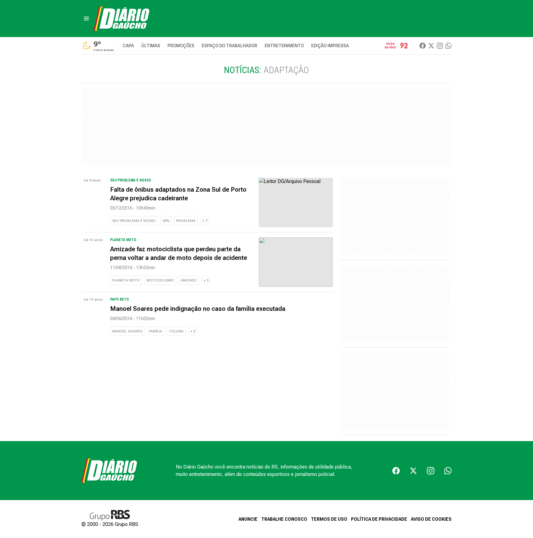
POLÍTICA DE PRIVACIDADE (379, 519)
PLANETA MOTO (126, 280)
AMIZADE (189, 280)
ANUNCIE (248, 519)
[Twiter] (431, 46)
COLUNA (176, 331)
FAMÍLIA (155, 331)
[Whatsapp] (448, 46)
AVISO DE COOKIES (431, 519)
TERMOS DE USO (329, 519)
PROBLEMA (186, 221)
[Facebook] (422, 46)
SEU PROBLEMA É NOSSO (134, 221)
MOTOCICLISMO (160, 280)
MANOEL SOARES (127, 331)
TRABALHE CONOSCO (284, 519)
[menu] (86, 18)
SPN (166, 221)
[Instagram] (440, 46)
